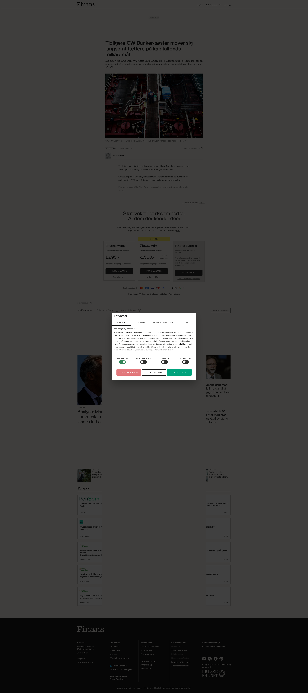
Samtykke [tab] (122, 322)
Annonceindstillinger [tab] (164, 322)
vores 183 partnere (126, 332)
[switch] (143, 362)
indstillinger (183, 344)
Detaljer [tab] (141, 322)
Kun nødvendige (129, 372)
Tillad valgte (154, 372)
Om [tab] (186, 322)
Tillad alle (179, 372)
